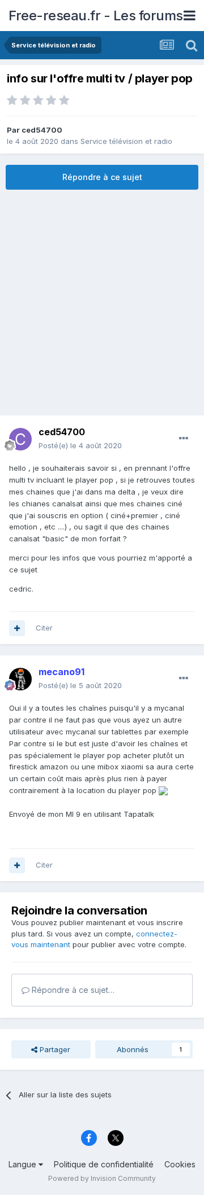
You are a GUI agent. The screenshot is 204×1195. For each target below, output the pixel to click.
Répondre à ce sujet (102, 177)
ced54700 (42, 129)
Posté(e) (80, 445)
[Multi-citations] (17, 628)
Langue (23, 1164)
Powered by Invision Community (102, 1178)
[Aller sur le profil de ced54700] (20, 439)
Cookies (180, 1164)
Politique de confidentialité (104, 1164)
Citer (44, 627)
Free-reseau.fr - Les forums (95, 15)
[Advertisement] (102, 302)
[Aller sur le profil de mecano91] (20, 679)
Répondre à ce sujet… (71, 990)
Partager (53, 1049)
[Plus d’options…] (183, 438)
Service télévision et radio (126, 141)
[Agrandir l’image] (163, 790)
